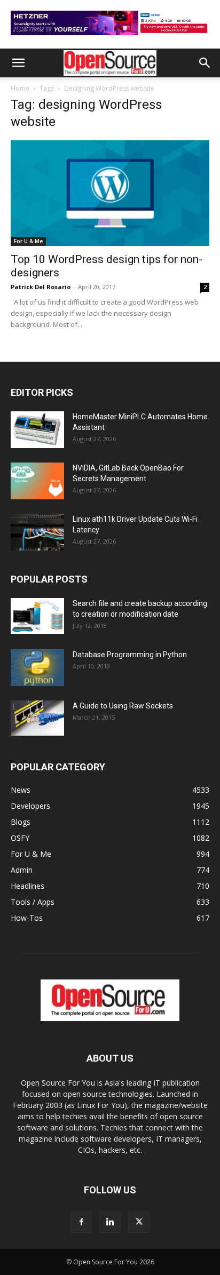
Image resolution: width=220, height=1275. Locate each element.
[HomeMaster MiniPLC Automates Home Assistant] (37, 429)
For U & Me (28, 241)
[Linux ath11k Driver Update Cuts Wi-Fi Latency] (37, 532)
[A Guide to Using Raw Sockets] (37, 718)
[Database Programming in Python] (37, 667)
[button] (18, 63)
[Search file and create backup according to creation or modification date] (37, 616)
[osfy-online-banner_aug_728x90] (110, 38)
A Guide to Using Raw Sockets (123, 706)
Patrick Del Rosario (40, 287)
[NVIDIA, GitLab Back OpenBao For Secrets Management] (37, 481)
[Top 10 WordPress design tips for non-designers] (110, 193)
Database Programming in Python (130, 654)
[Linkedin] (110, 1222)
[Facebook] (81, 1222)
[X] (139, 1222)
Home (20, 88)
